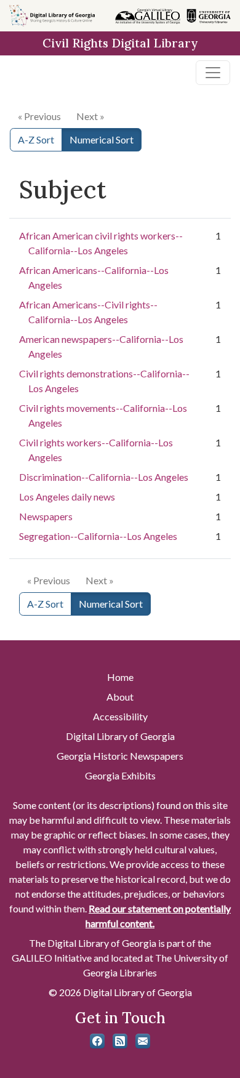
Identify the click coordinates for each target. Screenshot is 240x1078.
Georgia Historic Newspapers (120, 756)
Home (120, 677)
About (120, 696)
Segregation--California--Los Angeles (98, 536)
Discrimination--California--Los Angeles (103, 477)
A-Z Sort (36, 139)
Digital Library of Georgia (120, 736)
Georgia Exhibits (120, 775)
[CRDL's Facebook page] (97, 1041)
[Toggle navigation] (213, 72)
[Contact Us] (142, 1041)
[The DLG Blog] (120, 1041)
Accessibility (120, 716)
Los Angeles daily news (67, 496)
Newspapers (46, 516)
